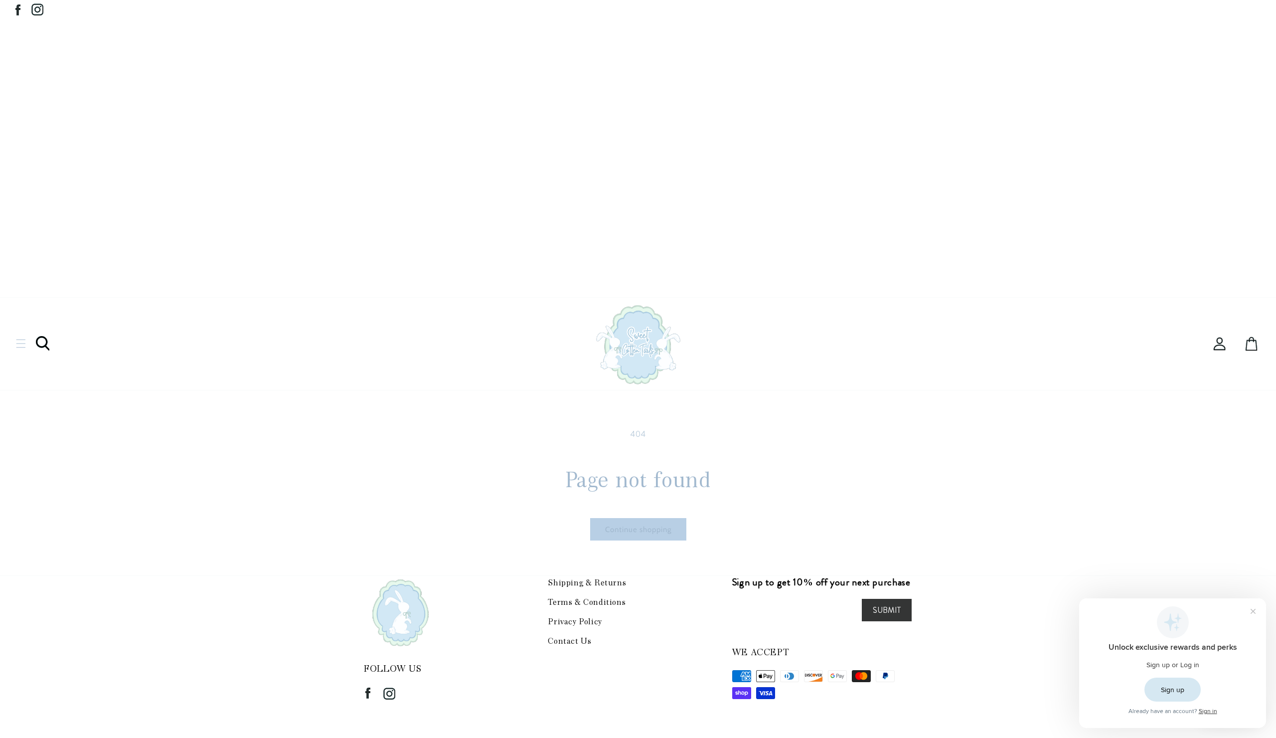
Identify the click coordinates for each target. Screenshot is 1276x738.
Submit (887, 610)
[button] (21, 344)
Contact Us (569, 641)
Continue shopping (638, 529)
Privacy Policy (575, 621)
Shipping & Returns (587, 582)
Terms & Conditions (587, 602)
